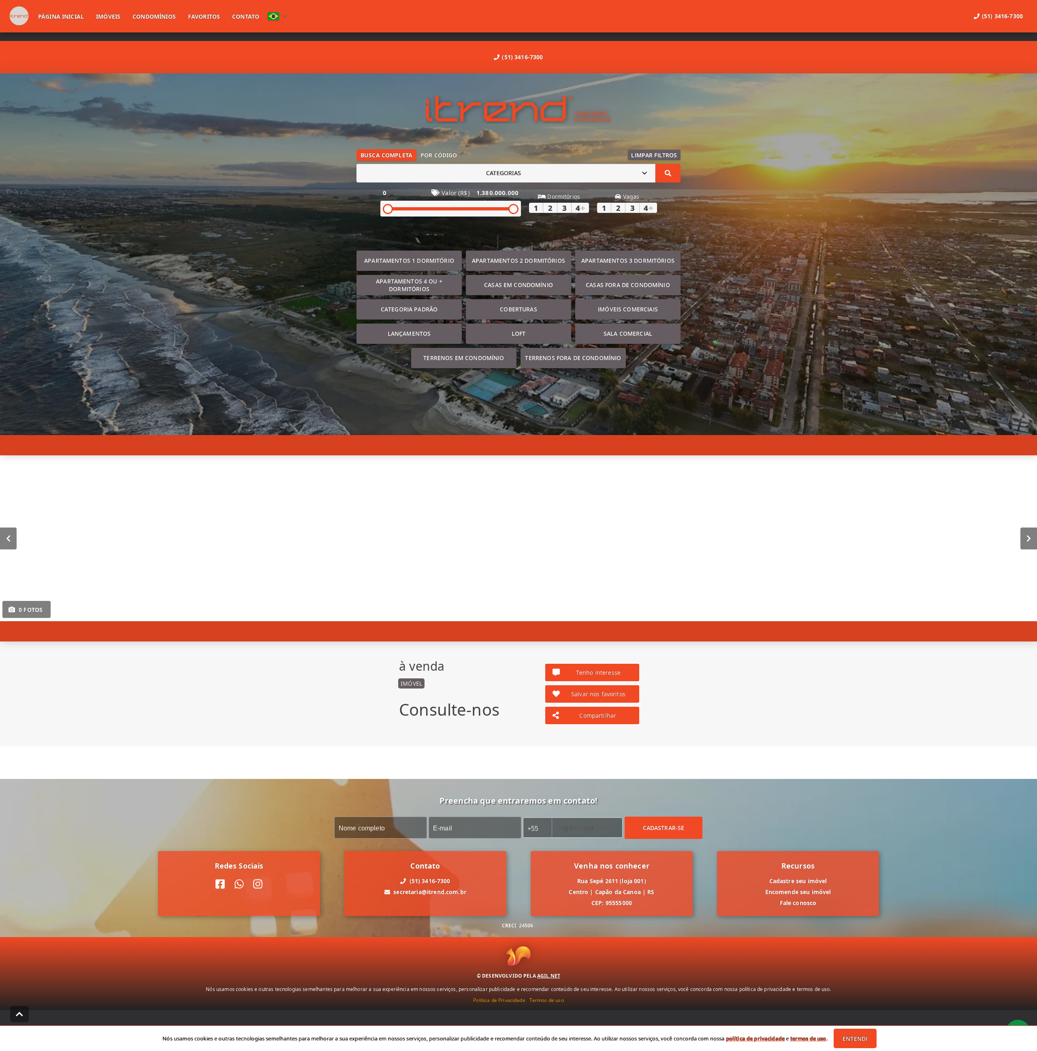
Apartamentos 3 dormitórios (627, 260)
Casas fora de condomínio (628, 285)
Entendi (855, 1038)
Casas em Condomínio (518, 285)
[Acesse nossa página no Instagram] (257, 884)
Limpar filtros (654, 155)
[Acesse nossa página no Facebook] (220, 884)
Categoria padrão (409, 309)
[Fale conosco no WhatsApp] (239, 884)
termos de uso (808, 1038)
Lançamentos (409, 333)
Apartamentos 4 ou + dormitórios (409, 285)
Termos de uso (546, 999)
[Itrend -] (518, 110)
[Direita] (1028, 538)
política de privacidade (755, 1038)
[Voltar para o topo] (19, 1014)
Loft (519, 333)
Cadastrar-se (664, 827)
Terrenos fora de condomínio (573, 358)
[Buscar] (668, 173)
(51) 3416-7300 (522, 57)
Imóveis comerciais (628, 309)
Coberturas (518, 309)
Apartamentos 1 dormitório (409, 260)
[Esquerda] (8, 538)
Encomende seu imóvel (798, 892)
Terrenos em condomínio (463, 358)
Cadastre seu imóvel (798, 881)
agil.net (548, 975)
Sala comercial (628, 333)
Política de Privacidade (499, 999)
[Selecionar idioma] (277, 16)
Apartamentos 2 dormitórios (518, 260)
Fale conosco (798, 903)
